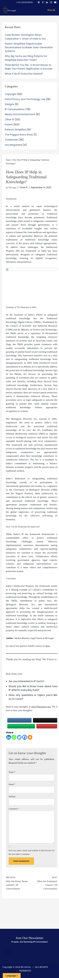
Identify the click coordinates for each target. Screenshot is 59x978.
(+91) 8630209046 (25, 2)
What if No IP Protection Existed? (24, 73)
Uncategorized (13, 145)
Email (12, 784)
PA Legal (12, 187)
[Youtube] (55, 2)
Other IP (9, 119)
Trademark (11, 139)
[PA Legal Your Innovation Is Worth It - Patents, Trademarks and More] (9, 9)
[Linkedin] (47, 2)
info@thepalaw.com (41, 706)
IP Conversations (15, 109)
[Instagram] (51, 2)
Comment (14, 809)
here (48, 646)
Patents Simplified (15, 129)
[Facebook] (43, 2)
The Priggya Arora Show (19, 134)
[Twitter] (19, 737)
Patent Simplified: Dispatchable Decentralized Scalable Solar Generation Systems (29, 47)
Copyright (10, 94)
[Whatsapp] (14, 737)
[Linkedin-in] (29, 951)
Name (12, 772)
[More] (30, 737)
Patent (9, 124)
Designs (9, 104)
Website (12, 796)
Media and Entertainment (20, 114)
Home (8, 160)
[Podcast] (38, 2)
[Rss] (7, 951)
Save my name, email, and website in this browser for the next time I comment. (31, 852)
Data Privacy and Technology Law (25, 99)
